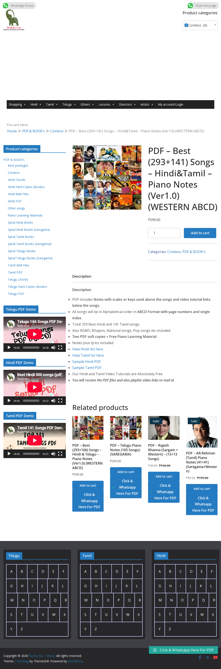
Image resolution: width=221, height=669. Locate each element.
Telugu (67, 104)
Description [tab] (81, 276)
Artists (144, 104)
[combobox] (200, 25)
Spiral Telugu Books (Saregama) (30, 258)
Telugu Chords (18, 279)
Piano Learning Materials (25, 215)
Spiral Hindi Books (20, 222)
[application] (34, 334)
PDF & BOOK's (33, 131)
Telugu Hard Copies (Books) (27, 287)
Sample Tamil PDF (86, 367)
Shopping (15, 104)
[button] (136, 152)
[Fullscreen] (60, 347)
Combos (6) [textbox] (196, 25)
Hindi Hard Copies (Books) (26, 187)
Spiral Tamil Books (21, 237)
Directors (125, 104)
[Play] (9, 347)
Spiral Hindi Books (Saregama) (29, 230)
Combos (56, 131)
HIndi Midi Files (18, 194)
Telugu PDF (16, 294)
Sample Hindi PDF (86, 361)
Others (85, 104)
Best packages (18, 165)
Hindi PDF (15, 201)
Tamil (50, 104)
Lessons (104, 104)
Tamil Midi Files (18, 265)
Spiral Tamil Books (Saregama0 (30, 244)
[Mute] (53, 347)
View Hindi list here (87, 349)
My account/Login (170, 104)
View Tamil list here (88, 355)
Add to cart (200, 233)
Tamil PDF (15, 272)
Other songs (16, 208)
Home (12, 131)
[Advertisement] (110, 68)
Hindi (33, 104)
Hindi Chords (16, 180)
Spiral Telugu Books (22, 251)
